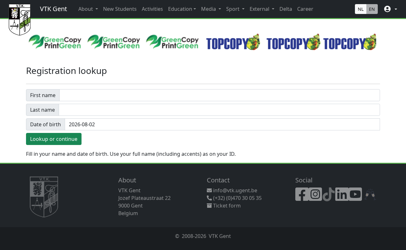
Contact (218, 180)
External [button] (260, 8)
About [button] (86, 8)
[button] (390, 9)
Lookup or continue (53, 138)
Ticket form (226, 205)
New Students (120, 8)
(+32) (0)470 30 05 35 (237, 197)
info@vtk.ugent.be (235, 190)
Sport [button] (233, 8)
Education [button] (180, 8)
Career (305, 8)
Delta (285, 8)
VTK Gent (53, 8)
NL (360, 9)
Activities (152, 8)
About (127, 180)
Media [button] (209, 8)
